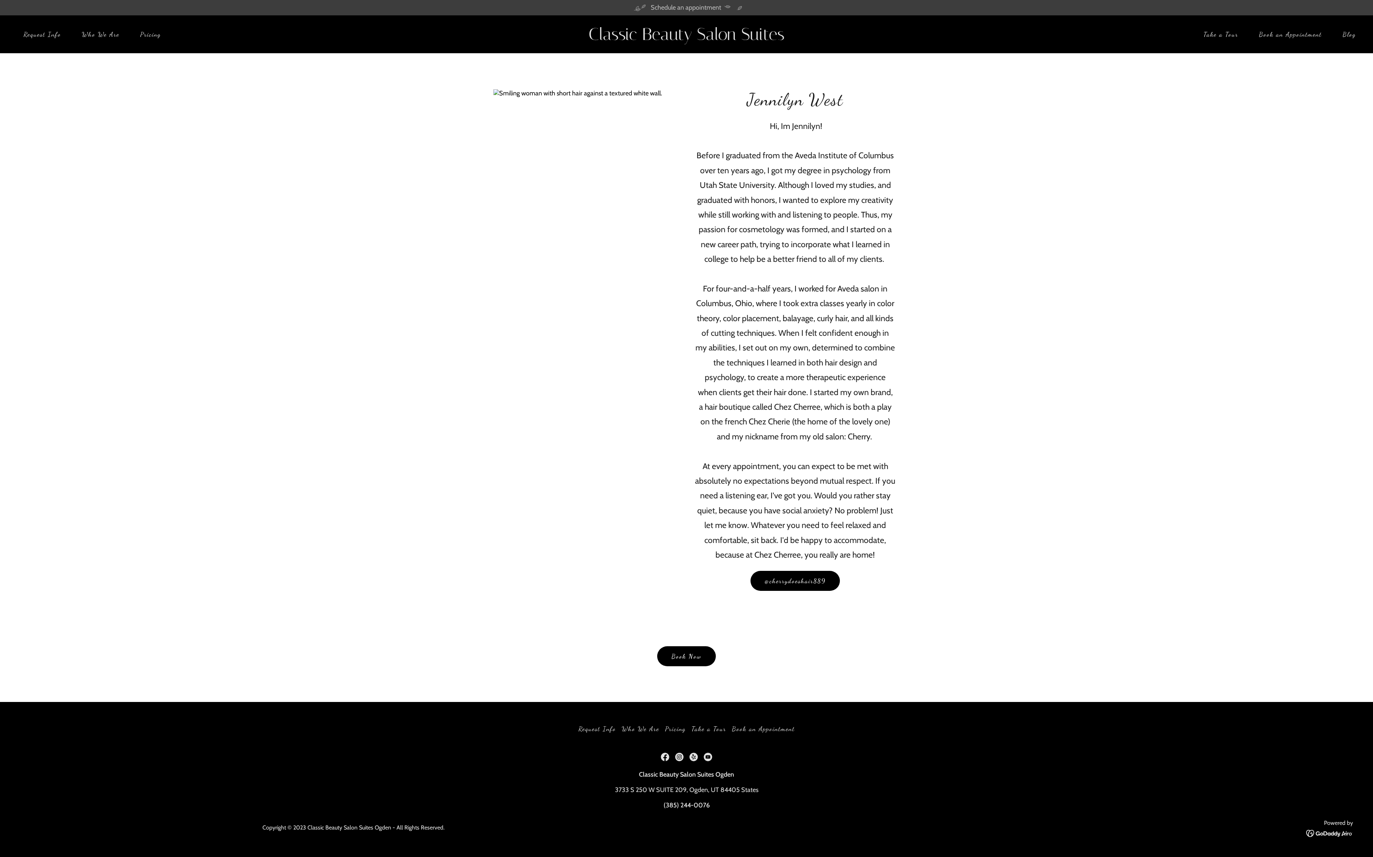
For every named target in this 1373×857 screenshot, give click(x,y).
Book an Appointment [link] (1290, 34)
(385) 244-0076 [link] (687, 805)
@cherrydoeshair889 (795, 581)
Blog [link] (1349, 34)
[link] (686, 38)
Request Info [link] (42, 34)
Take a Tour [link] (1221, 34)
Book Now (686, 656)
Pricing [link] (150, 34)
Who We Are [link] (100, 34)
